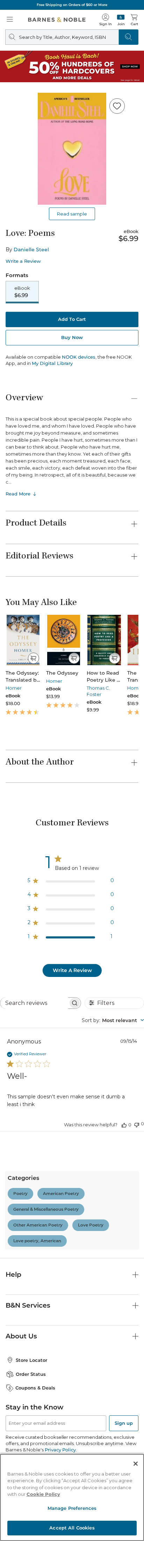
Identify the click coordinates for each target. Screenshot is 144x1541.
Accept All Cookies (71, 1528)
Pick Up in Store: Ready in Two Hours (99, 4)
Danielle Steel (31, 249)
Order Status (31, 1374)
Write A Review (72, 970)
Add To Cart (72, 319)
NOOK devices (78, 357)
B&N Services (28, 1305)
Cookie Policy (43, 1494)
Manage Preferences (72, 1508)
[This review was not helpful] (136, 1124)
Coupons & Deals (35, 1388)
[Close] (135, 1463)
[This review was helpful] (124, 1124)
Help (13, 1275)
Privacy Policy (60, 1449)
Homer (14, 688)
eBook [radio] (22, 291)
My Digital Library (52, 363)
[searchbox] (34, 1003)
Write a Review (23, 261)
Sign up (124, 1423)
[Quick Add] (33, 658)
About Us (21, 1336)
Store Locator (31, 1360)
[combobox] (113, 1020)
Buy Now (72, 337)
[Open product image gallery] (72, 149)
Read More (18, 494)
